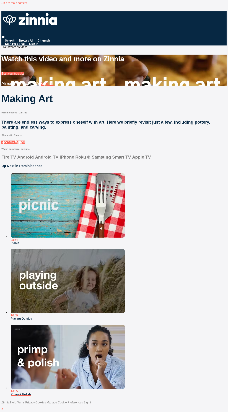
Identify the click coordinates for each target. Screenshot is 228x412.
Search (10, 40)
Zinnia (5, 402)
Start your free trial (12, 73)
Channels (44, 40)
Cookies (41, 402)
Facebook (8, 142)
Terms (21, 402)
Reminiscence (9, 112)
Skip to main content (14, 2)
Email (21, 142)
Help (13, 402)
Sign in (47, 83)
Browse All (26, 40)
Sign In (33, 43)
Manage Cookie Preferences (65, 402)
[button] (3, 37)
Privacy (30, 402)
